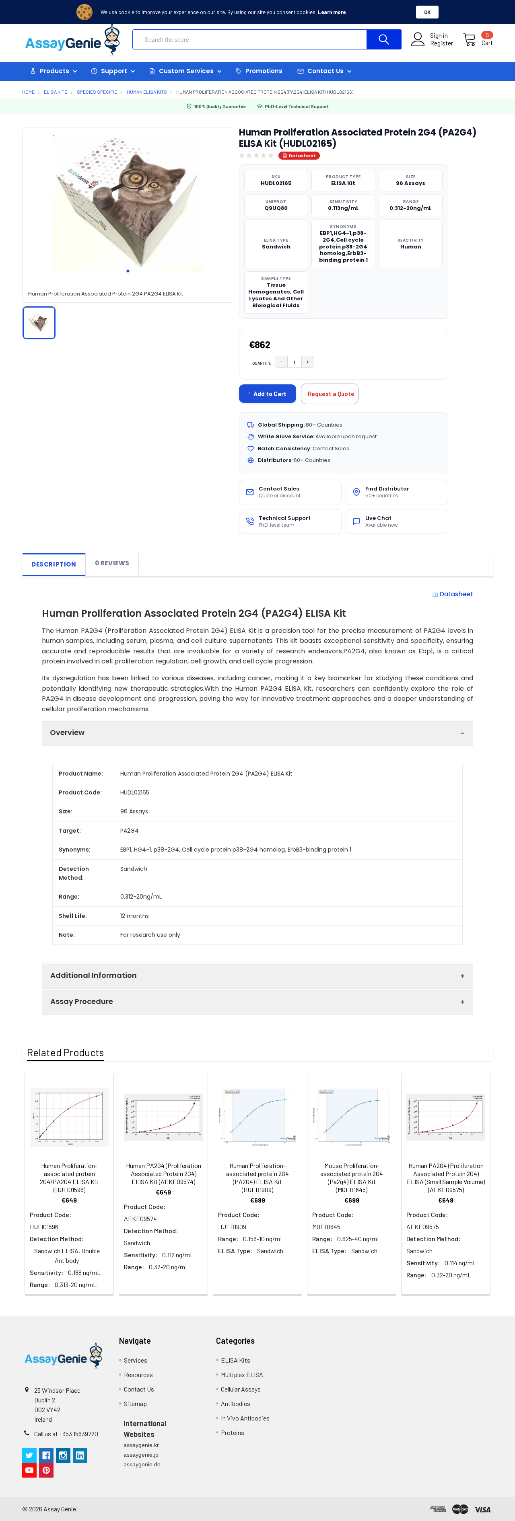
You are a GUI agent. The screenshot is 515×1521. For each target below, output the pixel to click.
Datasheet (302, 155)
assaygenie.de (142, 1464)
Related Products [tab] (65, 1052)
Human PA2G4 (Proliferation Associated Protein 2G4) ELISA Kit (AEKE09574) (163, 1173)
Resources (138, 1374)
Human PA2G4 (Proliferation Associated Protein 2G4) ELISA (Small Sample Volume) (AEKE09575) (446, 1177)
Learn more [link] (332, 12)
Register (441, 43)
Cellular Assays (241, 1389)
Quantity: (262, 363)
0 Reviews (112, 563)
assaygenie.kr (141, 1445)
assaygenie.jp (141, 1454)
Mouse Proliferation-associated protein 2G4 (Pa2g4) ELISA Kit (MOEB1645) (351, 1177)
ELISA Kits (235, 1360)
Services (135, 1360)
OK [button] (427, 12)
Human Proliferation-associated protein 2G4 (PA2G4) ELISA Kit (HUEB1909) (257, 1177)
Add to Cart (269, 393)
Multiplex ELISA (242, 1374)
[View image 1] (39, 323)
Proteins (232, 1432)
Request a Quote (331, 393)
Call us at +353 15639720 (66, 1433)
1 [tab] (128, 271)
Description (53, 564)
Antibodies (235, 1403)
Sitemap (135, 1403)
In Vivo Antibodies (245, 1418)
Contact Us (139, 1389)
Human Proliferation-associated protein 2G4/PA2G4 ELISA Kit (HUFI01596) (69, 1177)
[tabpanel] (128, 203)
